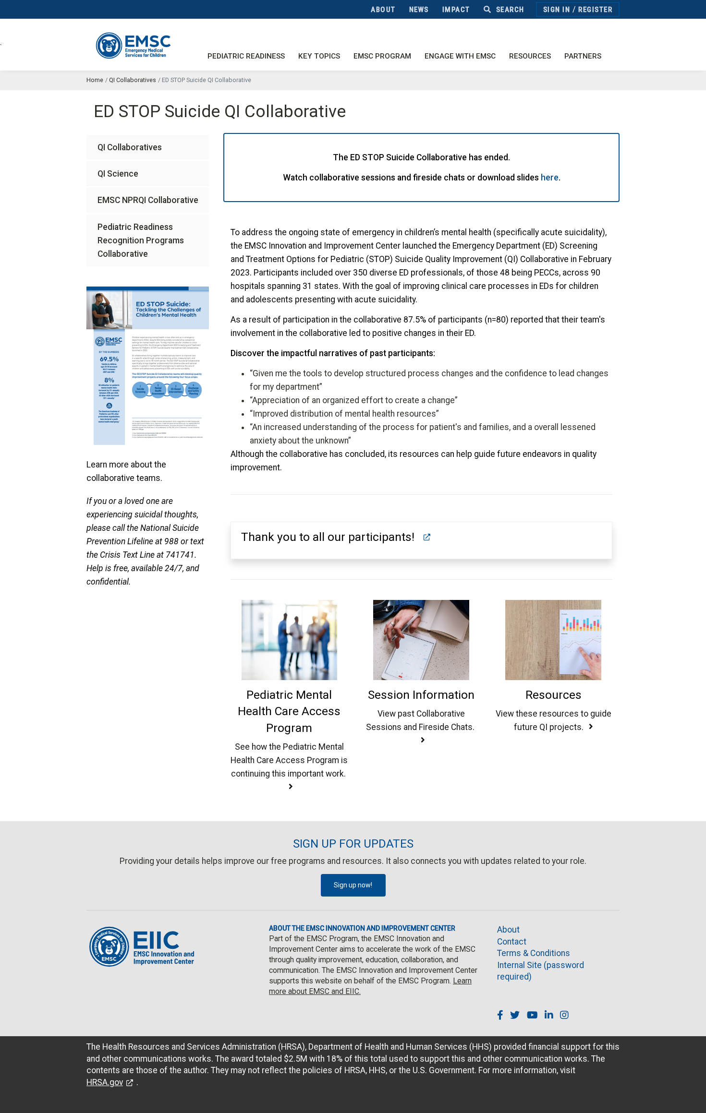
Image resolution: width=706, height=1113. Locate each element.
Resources (530, 56)
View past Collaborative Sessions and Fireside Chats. (421, 720)
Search (509, 9)
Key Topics (319, 56)
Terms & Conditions (533, 953)
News (419, 9)
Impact (456, 9)
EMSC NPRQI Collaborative (147, 200)
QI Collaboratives (132, 80)
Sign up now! (353, 885)
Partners (582, 56)
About (383, 9)
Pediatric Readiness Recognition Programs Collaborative (140, 240)
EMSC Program (382, 56)
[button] (337, 537)
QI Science (117, 174)
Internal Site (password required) (540, 971)
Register (595, 9)
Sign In (557, 9)
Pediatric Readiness (246, 56)
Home (94, 80)
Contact (511, 941)
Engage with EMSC (460, 56)
